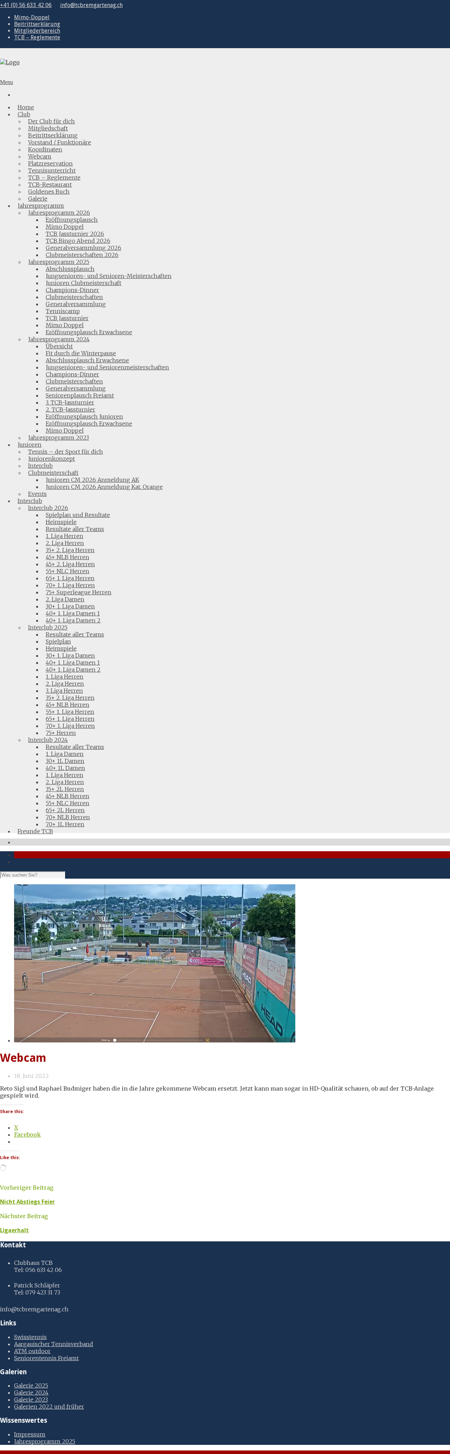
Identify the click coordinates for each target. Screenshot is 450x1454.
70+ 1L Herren (65, 824)
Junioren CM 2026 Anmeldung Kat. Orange (104, 486)
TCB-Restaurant (50, 184)
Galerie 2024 (31, 1392)
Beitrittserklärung (37, 24)
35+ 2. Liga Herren (70, 550)
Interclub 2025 (48, 627)
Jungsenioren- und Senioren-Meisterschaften (109, 275)
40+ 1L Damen (65, 767)
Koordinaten (45, 149)
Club (24, 114)
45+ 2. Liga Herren (70, 564)
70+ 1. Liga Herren (70, 585)
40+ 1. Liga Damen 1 (73, 613)
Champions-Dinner (72, 289)
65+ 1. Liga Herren (70, 578)
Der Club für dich (51, 121)
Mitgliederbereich (37, 30)
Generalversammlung (76, 304)
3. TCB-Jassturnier (70, 402)
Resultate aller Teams (75, 528)
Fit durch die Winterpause (81, 353)
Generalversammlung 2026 (83, 247)
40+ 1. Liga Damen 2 (73, 620)
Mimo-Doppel (32, 17)
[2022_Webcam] (154, 1040)
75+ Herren (61, 732)
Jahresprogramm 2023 (58, 437)
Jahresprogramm (41, 205)
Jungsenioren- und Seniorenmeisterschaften (107, 367)
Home (26, 107)
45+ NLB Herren (67, 557)
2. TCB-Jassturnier (70, 409)
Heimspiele (61, 521)
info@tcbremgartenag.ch (91, 5)
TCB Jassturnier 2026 (75, 233)
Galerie (37, 198)
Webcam (39, 156)
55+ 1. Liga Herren (70, 711)
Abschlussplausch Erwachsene (87, 360)
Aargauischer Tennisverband (53, 1344)
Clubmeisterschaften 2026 (82, 254)
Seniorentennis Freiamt (46, 1358)
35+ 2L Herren (65, 789)
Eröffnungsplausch (72, 219)
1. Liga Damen (65, 753)
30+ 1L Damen (65, 760)
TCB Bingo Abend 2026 (78, 240)
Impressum (29, 1434)
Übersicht (59, 346)
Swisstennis (30, 1336)
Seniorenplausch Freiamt (80, 395)
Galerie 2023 (31, 1399)
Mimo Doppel (65, 226)
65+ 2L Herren (65, 810)
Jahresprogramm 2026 (59, 212)
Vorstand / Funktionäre (59, 142)
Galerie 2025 (31, 1385)
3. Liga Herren (64, 690)
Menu (6, 82)
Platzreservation (50, 163)
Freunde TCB (35, 831)
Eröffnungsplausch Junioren (84, 416)
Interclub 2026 (48, 507)
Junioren (29, 444)
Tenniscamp (63, 311)
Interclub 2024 (48, 739)
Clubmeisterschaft (53, 472)
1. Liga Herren (64, 535)
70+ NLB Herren (68, 817)
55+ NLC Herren (67, 571)
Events (37, 493)
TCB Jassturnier (67, 318)
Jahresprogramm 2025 (58, 261)
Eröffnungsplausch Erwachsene (89, 332)
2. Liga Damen (65, 599)
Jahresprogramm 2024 (59, 339)
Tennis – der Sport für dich (65, 451)
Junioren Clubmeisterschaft (83, 282)
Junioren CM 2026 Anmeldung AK (92, 479)
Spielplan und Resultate (78, 514)
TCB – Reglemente (37, 37)
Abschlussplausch (70, 268)
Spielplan (58, 641)
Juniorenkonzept (51, 458)
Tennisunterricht (52, 170)
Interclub (40, 465)
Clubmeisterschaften (74, 297)
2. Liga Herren (65, 543)
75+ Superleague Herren (78, 592)
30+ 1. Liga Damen (70, 606)
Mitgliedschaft (48, 128)
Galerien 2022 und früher (49, 1406)
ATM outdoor (32, 1351)
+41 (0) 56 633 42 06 (26, 5)
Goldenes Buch (49, 191)
